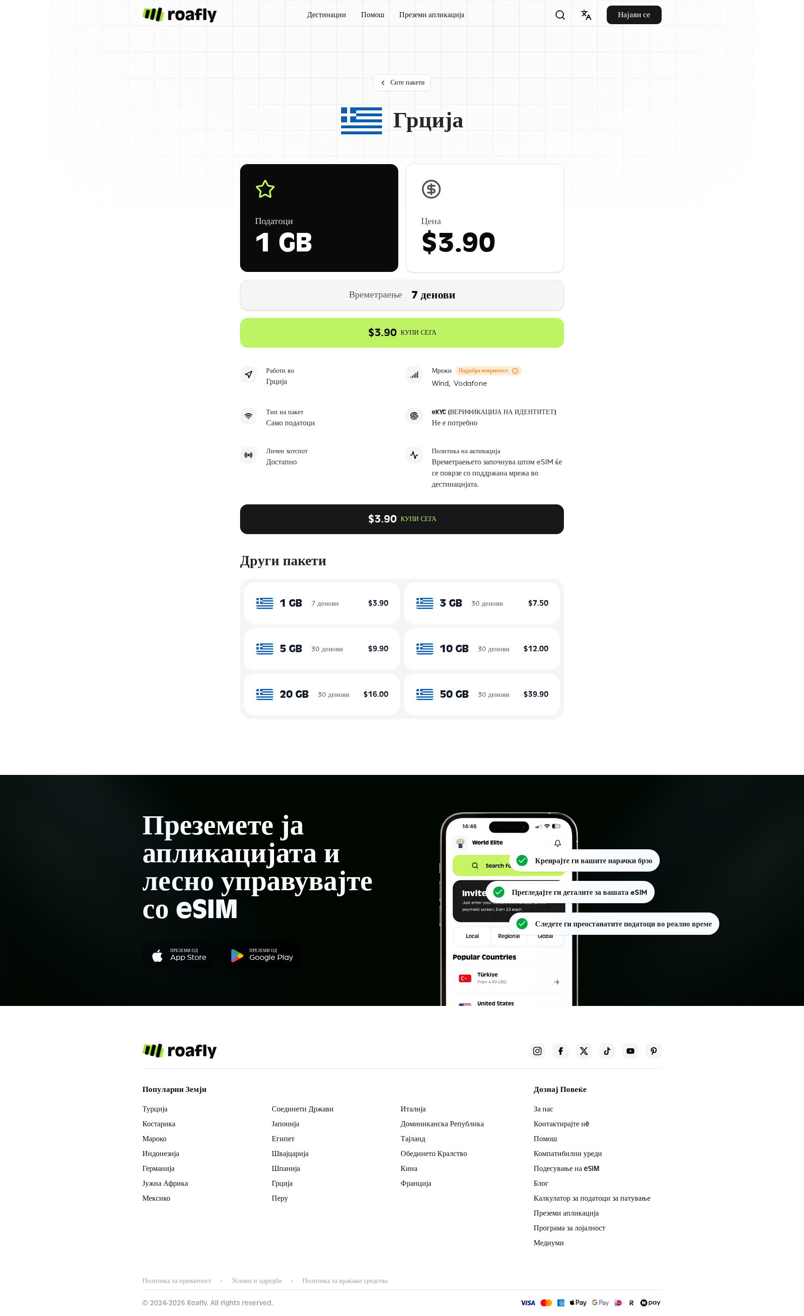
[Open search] (560, 14)
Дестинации (326, 15)
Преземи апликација (431, 15)
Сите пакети (407, 82)
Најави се (634, 15)
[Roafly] (179, 14)
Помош (372, 15)
